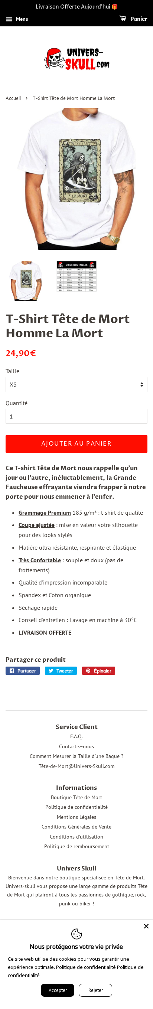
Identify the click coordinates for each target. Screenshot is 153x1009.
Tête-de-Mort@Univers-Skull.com (76, 766)
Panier (138, 19)
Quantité (16, 403)
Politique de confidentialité (76, 807)
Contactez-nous (76, 746)
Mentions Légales (76, 817)
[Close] (146, 926)
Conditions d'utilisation (76, 836)
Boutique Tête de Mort (76, 797)
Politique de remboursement (76, 846)
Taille (12, 371)
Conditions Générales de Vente (76, 826)
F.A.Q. (76, 736)
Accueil (13, 98)
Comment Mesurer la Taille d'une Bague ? (76, 756)
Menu (21, 19)
